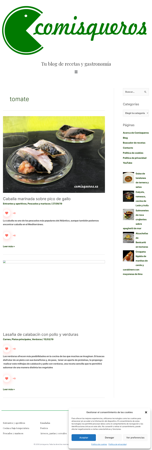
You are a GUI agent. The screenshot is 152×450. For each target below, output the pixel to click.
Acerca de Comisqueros (136, 132)
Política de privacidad (117, 444)
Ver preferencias (135, 437)
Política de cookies (99, 444)
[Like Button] (6, 213)
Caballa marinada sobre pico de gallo (37, 198)
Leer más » (9, 246)
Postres (44, 428)
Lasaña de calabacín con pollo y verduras (40, 334)
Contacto (128, 147)
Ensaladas (45, 422)
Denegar (109, 437)
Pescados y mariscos (39, 203)
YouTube (127, 162)
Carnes (7, 339)
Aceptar (83, 437)
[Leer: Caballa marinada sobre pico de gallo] (54, 154)
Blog (125, 137)
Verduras (37, 339)
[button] (146, 412)
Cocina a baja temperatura (16, 428)
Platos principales (21, 339)
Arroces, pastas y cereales (53, 433)
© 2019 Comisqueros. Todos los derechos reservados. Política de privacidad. (60, 444)
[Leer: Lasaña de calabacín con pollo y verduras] (54, 294)
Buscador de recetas (134, 142)
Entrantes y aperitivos (15, 203)
